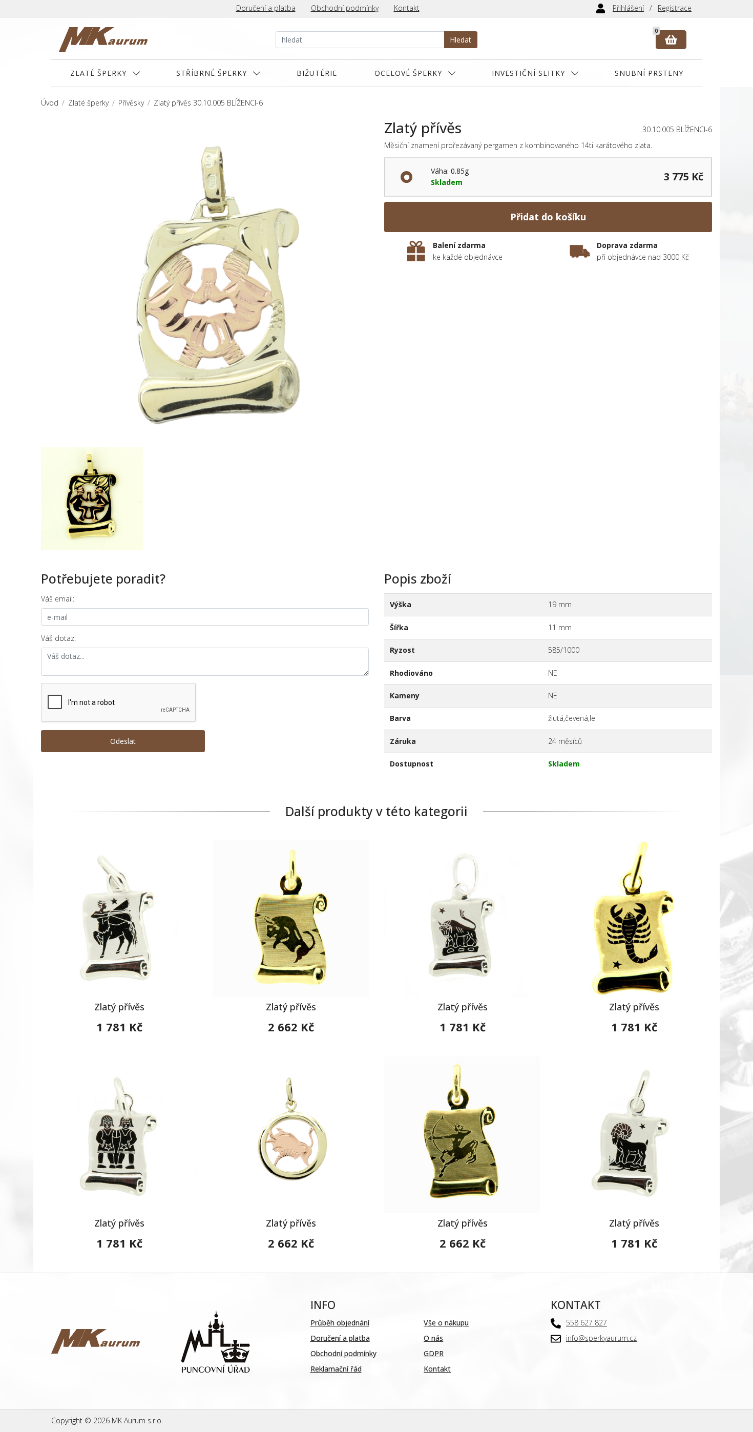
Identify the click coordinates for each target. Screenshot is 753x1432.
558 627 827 (586, 1322)
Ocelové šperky (408, 73)
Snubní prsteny (649, 73)
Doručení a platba (266, 8)
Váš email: (57, 599)
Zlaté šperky (98, 73)
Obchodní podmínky (345, 8)
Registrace (675, 8)
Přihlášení (628, 8)
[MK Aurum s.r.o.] (95, 1340)
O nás (433, 1338)
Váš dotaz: (58, 638)
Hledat (460, 40)
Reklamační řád (336, 1369)
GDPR (434, 1353)
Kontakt (407, 8)
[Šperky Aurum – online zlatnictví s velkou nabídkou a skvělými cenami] (103, 39)
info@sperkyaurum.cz (601, 1338)
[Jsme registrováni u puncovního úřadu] (215, 1340)
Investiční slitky (528, 73)
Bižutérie (317, 73)
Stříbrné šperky (211, 73)
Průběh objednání (339, 1322)
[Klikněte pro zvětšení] (205, 283)
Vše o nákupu (446, 1322)
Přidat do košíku (548, 217)
